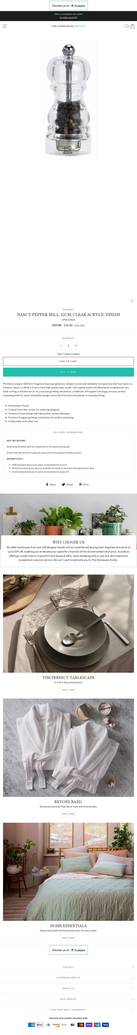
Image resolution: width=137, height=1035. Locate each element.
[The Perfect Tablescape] (68, 624)
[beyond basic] (68, 748)
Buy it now (68, 372)
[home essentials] (68, 872)
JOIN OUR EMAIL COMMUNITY (68, 1010)
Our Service (68, 999)
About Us (68, 988)
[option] (68, 16)
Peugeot (68, 309)
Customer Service (68, 977)
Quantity (68, 338)
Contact (68, 967)
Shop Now (68, 690)
